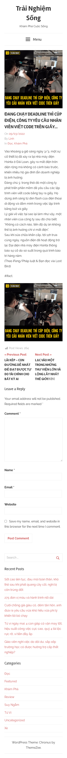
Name (9, 470)
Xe (6, 728)
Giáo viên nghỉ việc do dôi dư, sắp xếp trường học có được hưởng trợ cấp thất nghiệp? (31, 647)
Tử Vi (7, 712)
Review (9, 697)
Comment (12, 413)
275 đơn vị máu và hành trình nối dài (28, 597)
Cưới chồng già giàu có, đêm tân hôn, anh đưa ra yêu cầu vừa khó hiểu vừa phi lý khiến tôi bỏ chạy (32, 610)
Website (10, 504)
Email (9, 487)
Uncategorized (14, 720)
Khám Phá (20, 143)
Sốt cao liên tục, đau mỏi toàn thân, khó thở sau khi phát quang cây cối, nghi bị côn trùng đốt (31, 585)
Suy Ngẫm (11, 705)
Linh (11, 138)
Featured (10, 681)
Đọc (10, 143)
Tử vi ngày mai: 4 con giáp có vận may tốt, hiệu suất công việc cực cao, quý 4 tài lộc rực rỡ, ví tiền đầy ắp (33, 629)
